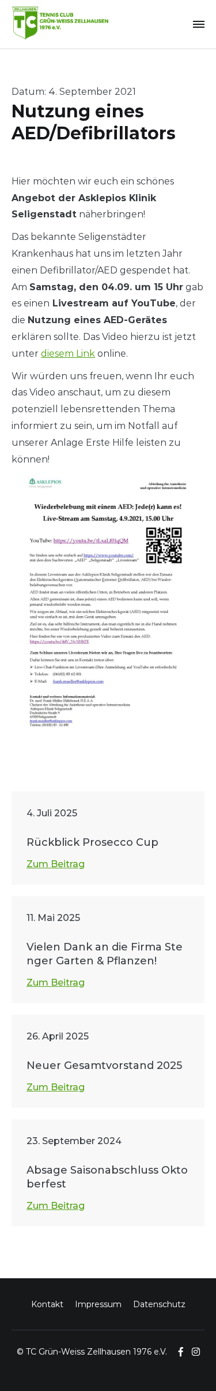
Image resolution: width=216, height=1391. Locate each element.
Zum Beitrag (55, 864)
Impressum (98, 1304)
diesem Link (68, 353)
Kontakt (47, 1304)
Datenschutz (159, 1304)
